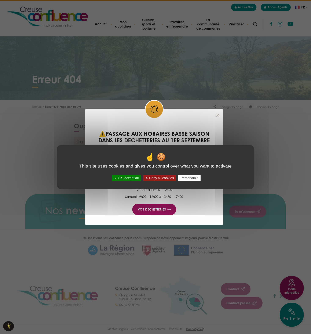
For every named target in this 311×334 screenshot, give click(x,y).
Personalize (189, 178)
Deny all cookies (161, 178)
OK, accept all (128, 178)
